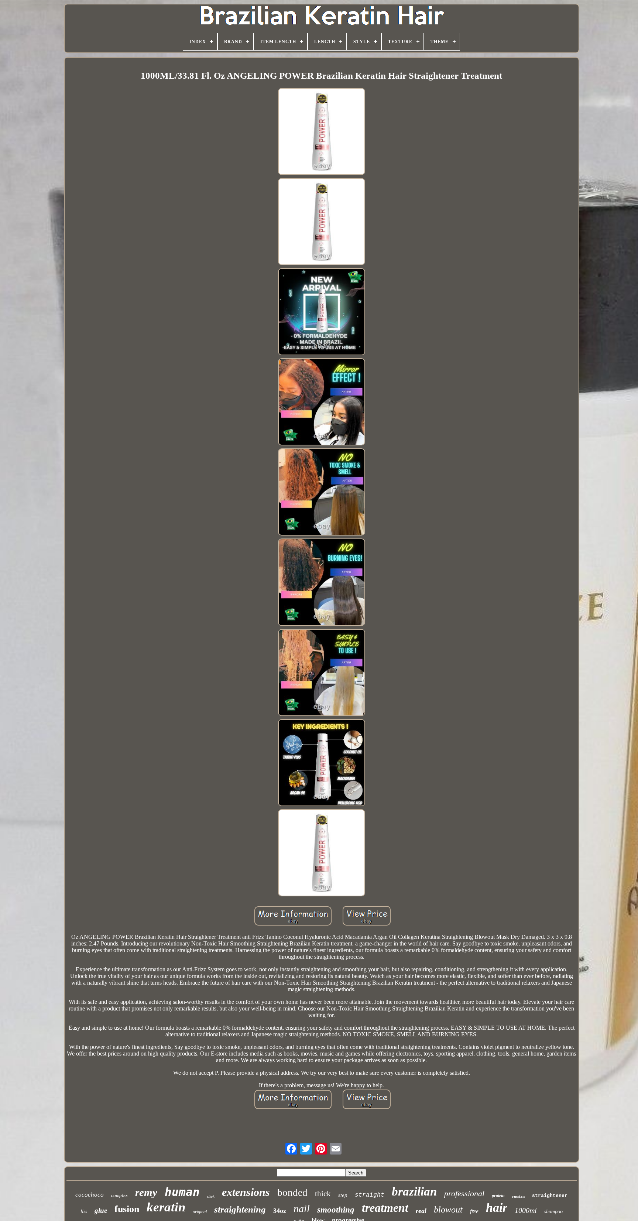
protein (498, 1195)
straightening (240, 1209)
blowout (448, 1209)
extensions (246, 1192)
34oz (279, 1210)
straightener (549, 1195)
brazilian (414, 1191)
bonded (292, 1192)
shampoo (553, 1211)
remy (146, 1192)
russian (518, 1196)
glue (101, 1210)
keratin (166, 1207)
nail (302, 1208)
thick (323, 1193)
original (200, 1211)
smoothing (335, 1209)
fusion (126, 1209)
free (474, 1211)
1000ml (526, 1210)
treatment (385, 1207)
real (421, 1210)
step (342, 1195)
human (182, 1191)
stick (211, 1196)
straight (369, 1195)
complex (119, 1195)
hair (496, 1207)
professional (464, 1193)
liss (83, 1211)
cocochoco (89, 1194)
